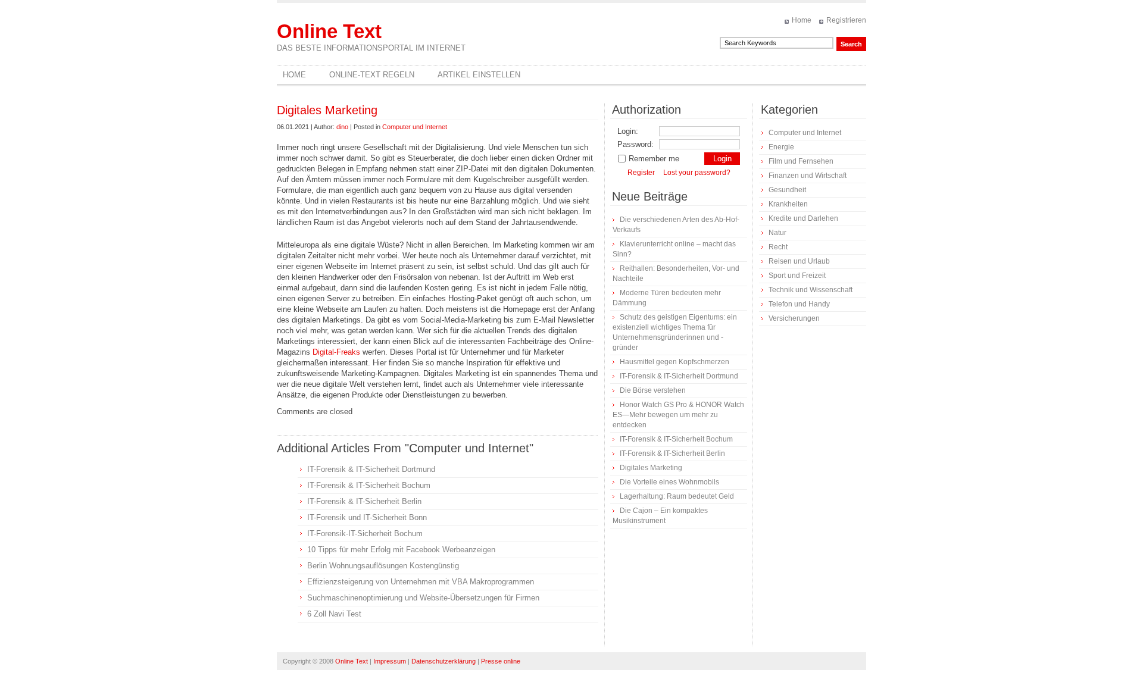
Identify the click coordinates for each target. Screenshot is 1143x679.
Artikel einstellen (479, 74)
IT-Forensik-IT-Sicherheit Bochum (365, 533)
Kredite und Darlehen (803, 218)
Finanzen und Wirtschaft (808, 175)
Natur (777, 233)
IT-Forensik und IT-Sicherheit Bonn (367, 517)
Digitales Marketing (327, 110)
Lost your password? (696, 172)
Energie (781, 147)
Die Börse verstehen (653, 390)
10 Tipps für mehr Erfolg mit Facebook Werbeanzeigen (401, 549)
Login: (627, 131)
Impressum (389, 661)
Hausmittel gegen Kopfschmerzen (674, 362)
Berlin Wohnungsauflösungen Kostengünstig (383, 565)
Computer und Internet (414, 126)
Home (801, 20)
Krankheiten (788, 204)
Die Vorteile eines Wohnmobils (669, 482)
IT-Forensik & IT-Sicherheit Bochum (368, 485)
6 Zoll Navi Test (334, 613)
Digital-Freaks (336, 352)
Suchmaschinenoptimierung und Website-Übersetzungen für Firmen (423, 597)
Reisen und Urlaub (799, 261)
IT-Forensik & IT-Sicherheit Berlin (364, 501)
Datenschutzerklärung (443, 661)
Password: (635, 144)
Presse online (500, 661)
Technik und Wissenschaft (810, 290)
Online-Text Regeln (371, 74)
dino (342, 126)
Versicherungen (794, 318)
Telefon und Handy (799, 304)
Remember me (654, 158)
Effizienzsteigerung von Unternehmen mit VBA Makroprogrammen (420, 581)
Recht (778, 247)
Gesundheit (787, 190)
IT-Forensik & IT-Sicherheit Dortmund (371, 469)
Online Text (329, 31)
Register (641, 172)
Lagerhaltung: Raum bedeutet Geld (677, 496)
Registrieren (846, 20)
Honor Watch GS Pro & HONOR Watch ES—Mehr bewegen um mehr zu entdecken (678, 414)
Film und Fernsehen (801, 161)
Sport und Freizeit (797, 275)
